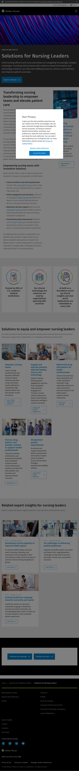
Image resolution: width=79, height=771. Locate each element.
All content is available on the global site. (51, 1)
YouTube (23, 743)
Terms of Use (6, 762)
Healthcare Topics (44, 656)
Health (42, 697)
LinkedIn (16, 743)
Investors (5, 728)
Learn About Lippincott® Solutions (11, 402)
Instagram (10, 743)
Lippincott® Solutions (24, 185)
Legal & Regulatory (47, 713)
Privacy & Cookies (21, 762)
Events (4, 701)
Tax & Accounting (46, 701)
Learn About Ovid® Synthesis (37, 475)
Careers (4, 724)
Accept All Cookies (39, 153)
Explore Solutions (12, 80)
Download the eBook (65, 165)
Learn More (10, 567)
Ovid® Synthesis (18, 222)
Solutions (43, 693)
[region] (39, 134)
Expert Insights (7, 720)
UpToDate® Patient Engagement (20, 198)
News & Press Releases (10, 697)
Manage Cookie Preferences (39, 148)
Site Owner (6, 732)
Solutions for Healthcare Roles (20, 683)
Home (4, 683)
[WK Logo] (9, 750)
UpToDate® (10, 483)
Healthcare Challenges (19, 656)
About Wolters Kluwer (9, 693)
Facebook (3, 743)
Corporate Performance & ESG (51, 705)
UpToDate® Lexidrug (14, 210)
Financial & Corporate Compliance (53, 709)
